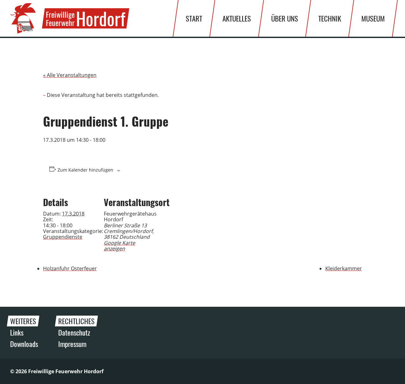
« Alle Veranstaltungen (70, 75)
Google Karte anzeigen (119, 245)
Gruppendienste (62, 236)
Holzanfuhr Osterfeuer (70, 268)
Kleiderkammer (343, 268)
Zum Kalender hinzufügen (85, 170)
